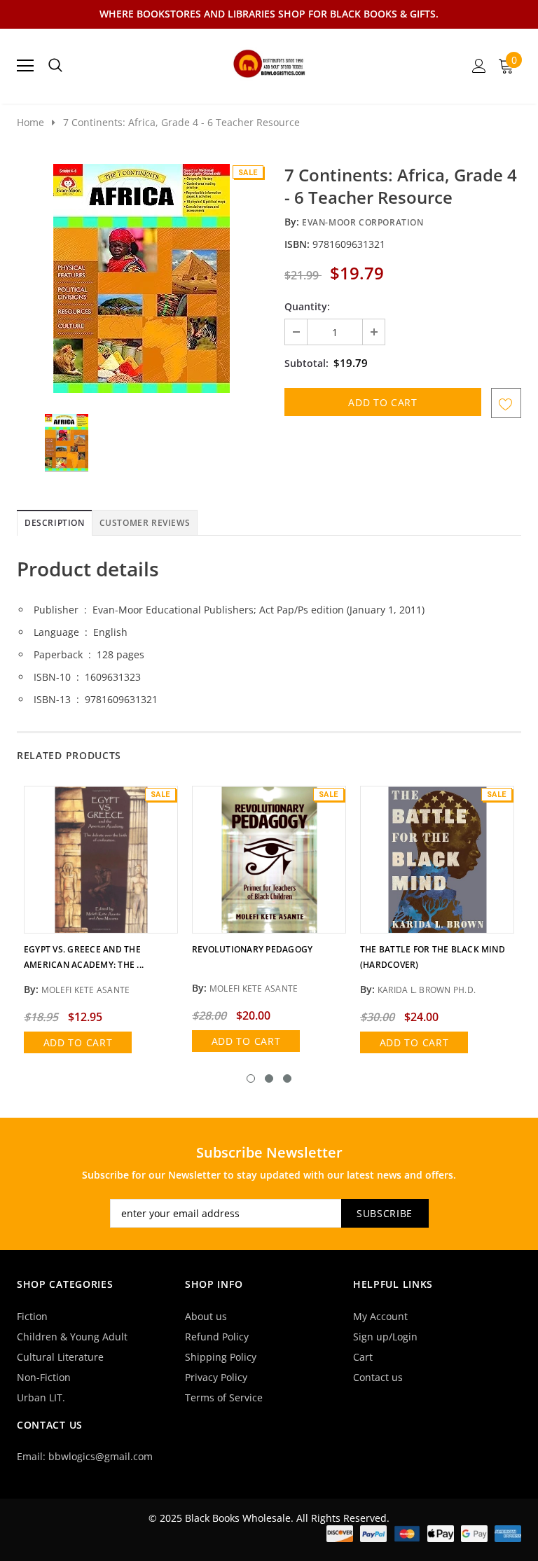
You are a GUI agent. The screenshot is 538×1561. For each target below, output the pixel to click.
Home (30, 122)
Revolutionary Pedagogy (252, 949)
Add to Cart (78, 1042)
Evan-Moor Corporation (363, 222)
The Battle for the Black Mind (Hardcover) (432, 957)
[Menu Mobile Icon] (25, 65)
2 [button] (269, 1078)
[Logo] (269, 61)
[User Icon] (479, 66)
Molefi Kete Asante (85, 990)
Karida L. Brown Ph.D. (427, 990)
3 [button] (287, 1078)
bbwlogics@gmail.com (100, 1456)
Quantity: (307, 306)
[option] (141, 278)
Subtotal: (306, 363)
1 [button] (251, 1078)
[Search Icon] (55, 66)
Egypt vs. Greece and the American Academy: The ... (84, 957)
